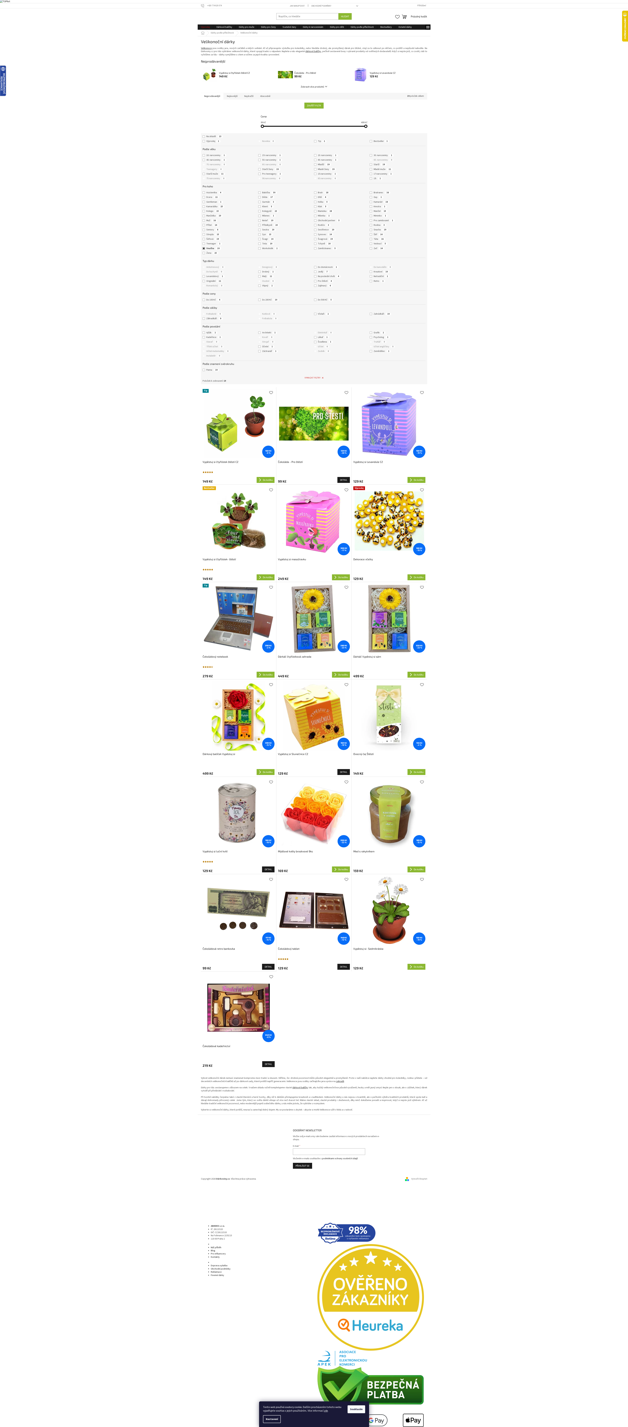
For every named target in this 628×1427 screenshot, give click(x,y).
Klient (267, 206)
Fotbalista (269, 318)
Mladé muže (382, 169)
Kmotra (379, 206)
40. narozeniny (215, 160)
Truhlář (379, 341)
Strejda (212, 234)
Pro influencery (218, 1253)
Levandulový (214, 276)
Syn (266, 234)
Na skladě (213, 136)
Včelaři (323, 314)
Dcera (212, 197)
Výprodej (212, 141)
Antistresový (214, 267)
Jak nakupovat (297, 5)
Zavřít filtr (314, 105)
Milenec (268, 215)
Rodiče (323, 225)
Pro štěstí (325, 281)
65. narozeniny (383, 160)
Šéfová (212, 239)
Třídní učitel (214, 346)
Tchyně (324, 243)
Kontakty (215, 1257)
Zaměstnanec (327, 248)
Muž (211, 220)
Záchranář (269, 351)
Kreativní (381, 271)
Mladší (324, 164)
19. (377, 178)
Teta (267, 243)
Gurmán (268, 202)
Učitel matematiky (217, 351)
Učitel (323, 346)
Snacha (380, 229)
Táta (379, 239)
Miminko (380, 215)
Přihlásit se (302, 1165)
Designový (269, 267)
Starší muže (214, 174)
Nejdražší (248, 96)
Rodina (379, 225)
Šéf (378, 234)
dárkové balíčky (313, 51)
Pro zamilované (383, 220)
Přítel (211, 225)
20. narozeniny (327, 155)
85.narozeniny (327, 178)
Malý (267, 276)
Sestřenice (326, 229)
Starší (379, 164)
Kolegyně (269, 211)
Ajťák (211, 332)
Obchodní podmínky (321, 5)
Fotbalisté (213, 314)
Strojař (267, 341)
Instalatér (213, 355)
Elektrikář (324, 332)
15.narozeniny (327, 174)
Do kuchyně (214, 271)
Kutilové (268, 314)
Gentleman (213, 202)
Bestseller (381, 141)
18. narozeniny (215, 155)
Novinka (268, 141)
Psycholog (381, 337)
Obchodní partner (329, 220)
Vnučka (213, 248)
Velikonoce (206, 48)
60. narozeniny (327, 160)
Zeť (378, 248)
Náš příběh (216, 1247)
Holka (323, 202)
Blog (213, 1250)
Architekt (268, 332)
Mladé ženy (326, 169)
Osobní (268, 281)
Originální (213, 281)
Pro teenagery (271, 174)
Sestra (268, 229)
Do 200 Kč (269, 299)
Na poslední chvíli (328, 276)
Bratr (323, 192)
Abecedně (265, 96)
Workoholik (269, 248)
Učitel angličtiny (383, 346)
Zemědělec (381, 351)
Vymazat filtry (312, 377)
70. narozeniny (215, 164)
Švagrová (325, 239)
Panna (212, 370)
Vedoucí (380, 243)
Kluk (322, 206)
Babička (268, 192)
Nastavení (272, 1419)
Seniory (212, 229)
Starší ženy (270, 169)
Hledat (345, 16)
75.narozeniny (215, 178)
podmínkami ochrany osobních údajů (340, 1158)
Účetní (267, 346)
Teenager (213, 243)
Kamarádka (214, 206)
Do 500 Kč (325, 299)
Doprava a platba (219, 1265)
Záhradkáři (213, 318)
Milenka (324, 215)
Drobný (268, 271)
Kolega (212, 211)
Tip (321, 141)
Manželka (213, 215)
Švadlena (324, 341)
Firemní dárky (217, 1275)
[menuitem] (205, 27)
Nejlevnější (232, 96)
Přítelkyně (270, 225)
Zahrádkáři (382, 314)
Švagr (267, 239)
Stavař (211, 341)
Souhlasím (356, 1409)
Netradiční (381, 276)
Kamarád (381, 202)
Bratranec (381, 192)
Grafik (379, 332)
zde (326, 1411)
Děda (267, 197)
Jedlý (323, 271)
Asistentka (213, 192)
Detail (343, 479)
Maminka (325, 211)
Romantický (214, 285)
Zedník (323, 351)
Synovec (325, 234)
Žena (211, 253)
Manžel (380, 211)
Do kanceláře (382, 267)
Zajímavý (324, 285)
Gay (378, 197)
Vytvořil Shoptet (419, 1179)
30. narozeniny (383, 155)
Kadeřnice (213, 337)
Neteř (267, 220)
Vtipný (267, 285)
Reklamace (216, 1272)
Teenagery (213, 169)
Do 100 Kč (213, 299)
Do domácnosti (327, 267)
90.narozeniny (271, 178)
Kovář (267, 337)
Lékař (323, 337)
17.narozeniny (383, 174)
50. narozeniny (271, 160)
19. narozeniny (271, 155)
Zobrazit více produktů (312, 86)
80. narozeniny (271, 164)
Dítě (322, 197)
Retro (379, 281)
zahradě (340, 1081)
